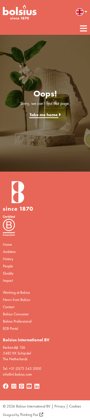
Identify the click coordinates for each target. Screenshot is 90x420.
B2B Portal (10, 328)
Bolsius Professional (17, 321)
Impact (8, 280)
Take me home (44, 114)
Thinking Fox (29, 414)
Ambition (9, 251)
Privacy (59, 406)
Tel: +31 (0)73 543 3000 (22, 368)
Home (7, 244)
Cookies (75, 406)
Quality (8, 273)
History (8, 258)
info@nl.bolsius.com (17, 374)
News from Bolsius (16, 299)
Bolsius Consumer (16, 314)
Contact (8, 306)
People (8, 266)
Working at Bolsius (16, 292)
